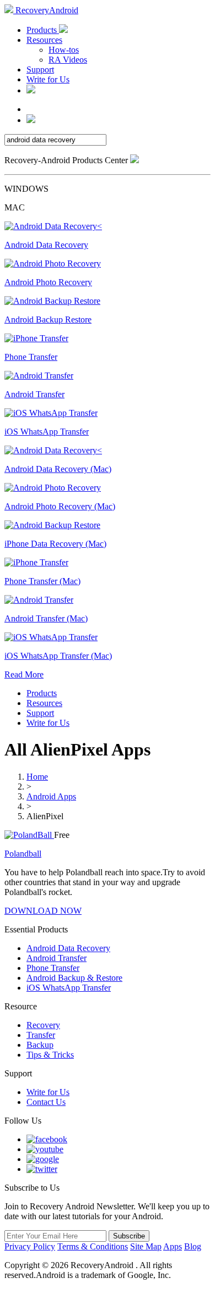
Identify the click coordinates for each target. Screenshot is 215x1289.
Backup (39, 1044)
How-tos (64, 49)
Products (42, 30)
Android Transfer (56, 958)
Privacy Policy (29, 1246)
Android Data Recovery (68, 948)
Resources (44, 40)
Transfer (40, 1035)
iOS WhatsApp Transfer (68, 987)
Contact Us (46, 1102)
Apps (172, 1246)
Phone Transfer (52, 968)
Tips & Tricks (50, 1054)
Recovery (43, 1025)
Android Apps (51, 796)
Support (40, 69)
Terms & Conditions (92, 1246)
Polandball (22, 853)
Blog (192, 1246)
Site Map (146, 1246)
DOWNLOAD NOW (43, 910)
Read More (24, 674)
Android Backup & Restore (74, 977)
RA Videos (68, 59)
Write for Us (47, 79)
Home (37, 776)
